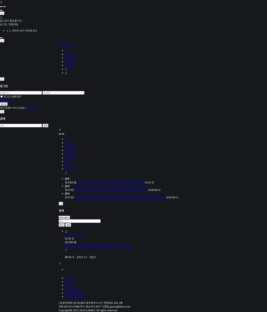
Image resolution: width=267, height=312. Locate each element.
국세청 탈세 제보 (73, 296)
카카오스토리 (72, 289)
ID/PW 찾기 (6, 100)
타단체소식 (70, 169)
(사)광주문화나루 (67, 44)
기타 (67, 165)
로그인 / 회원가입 (9, 24)
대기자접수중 (72, 154)
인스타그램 (70, 278)
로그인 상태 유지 (12, 96)
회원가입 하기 (33, 108)
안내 (67, 143)
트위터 (68, 285)
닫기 (61, 225)
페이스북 (69, 282)
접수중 (68, 150)
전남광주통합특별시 (75, 293)
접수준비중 (70, 146)
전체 (67, 139)
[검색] (66, 172)
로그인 (3, 104)
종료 (67, 161)
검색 (45, 125)
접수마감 (69, 157)
